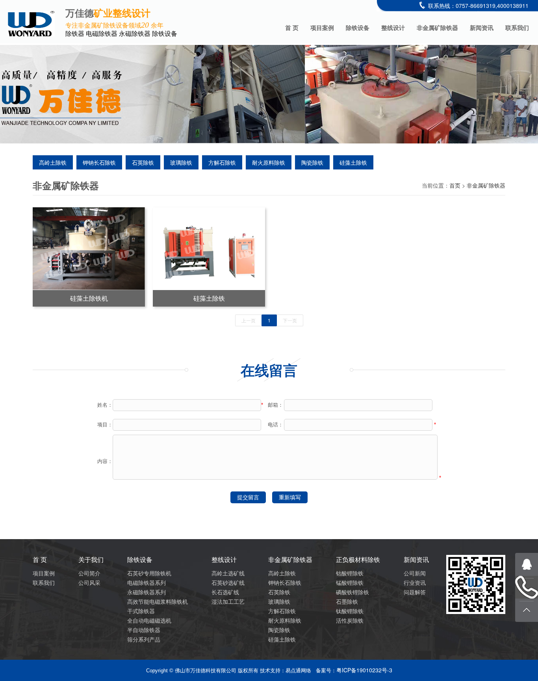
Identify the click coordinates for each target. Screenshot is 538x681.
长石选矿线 (225, 591)
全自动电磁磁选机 (149, 620)
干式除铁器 (141, 610)
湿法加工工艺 (228, 601)
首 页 (292, 27)
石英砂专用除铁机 (149, 573)
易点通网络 (298, 671)
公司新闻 (415, 573)
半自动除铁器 (143, 629)
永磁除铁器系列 (146, 591)
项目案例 (322, 27)
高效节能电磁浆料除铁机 (157, 601)
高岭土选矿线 (228, 573)
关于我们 (91, 559)
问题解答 (415, 591)
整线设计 (393, 27)
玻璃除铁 (181, 162)
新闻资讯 (481, 27)
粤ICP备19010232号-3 (364, 670)
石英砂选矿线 (228, 582)
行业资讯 (415, 582)
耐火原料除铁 (268, 162)
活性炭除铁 (350, 620)
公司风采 (89, 582)
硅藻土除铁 (353, 162)
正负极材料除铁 (358, 559)
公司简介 (89, 573)
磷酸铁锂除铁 (352, 591)
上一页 (248, 320)
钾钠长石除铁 (99, 162)
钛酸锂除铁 (350, 610)
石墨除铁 (347, 601)
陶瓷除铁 (312, 162)
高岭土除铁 (53, 162)
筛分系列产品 (143, 639)
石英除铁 (143, 162)
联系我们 (517, 27)
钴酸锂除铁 (350, 573)
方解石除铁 (222, 162)
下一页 (290, 320)
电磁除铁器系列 (146, 582)
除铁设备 (357, 27)
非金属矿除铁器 (437, 27)
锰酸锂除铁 (350, 582)
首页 (454, 185)
